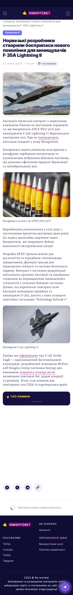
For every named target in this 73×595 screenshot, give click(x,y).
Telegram (8, 560)
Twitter (7, 555)
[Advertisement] (36, 441)
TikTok (6, 543)
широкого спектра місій (37, 372)
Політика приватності (52, 549)
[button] (5, 13)
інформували (28, 355)
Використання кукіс (51, 543)
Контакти (44, 529)
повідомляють (48, 137)
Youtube (8, 549)
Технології (12, 33)
